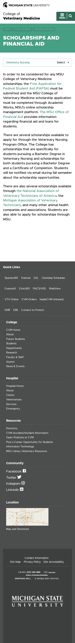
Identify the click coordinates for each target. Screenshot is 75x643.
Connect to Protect (32, 310)
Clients (10, 395)
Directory (12, 428)
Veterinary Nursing (44, 29)
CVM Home (13, 330)
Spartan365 (11, 278)
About (10, 334)
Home (7, 29)
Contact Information (37, 558)
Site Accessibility (53, 562)
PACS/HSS (39, 288)
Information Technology (20, 446)
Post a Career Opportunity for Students (29, 442)
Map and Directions (17, 529)
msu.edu (51, 572)
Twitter (11, 477)
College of (21, 16)
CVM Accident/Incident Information (27, 433)
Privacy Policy (32, 562)
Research (11, 352)
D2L (36, 278)
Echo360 (24, 288)
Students (11, 343)
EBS (15, 310)
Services (11, 404)
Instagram (13, 483)
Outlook (26, 278)
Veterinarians (14, 399)
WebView (55, 288)
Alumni (10, 362)
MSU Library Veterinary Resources (26, 451)
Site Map (15, 562)
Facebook (14, 471)
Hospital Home (15, 386)
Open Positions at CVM (20, 437)
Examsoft (10, 288)
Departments (14, 348)
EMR (7, 310)
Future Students (22, 29)
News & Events (15, 366)
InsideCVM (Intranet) (52, 299)
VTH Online (11, 299)
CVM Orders (29, 299)
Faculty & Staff (15, 357)
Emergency (13, 408)
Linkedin (13, 490)
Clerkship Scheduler (53, 278)
